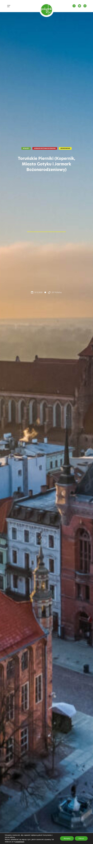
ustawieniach (19, 842)
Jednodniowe (65, 148)
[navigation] (9, 6)
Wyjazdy (26, 148)
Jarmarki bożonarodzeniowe (45, 148)
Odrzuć (81, 838)
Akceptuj (67, 838)
